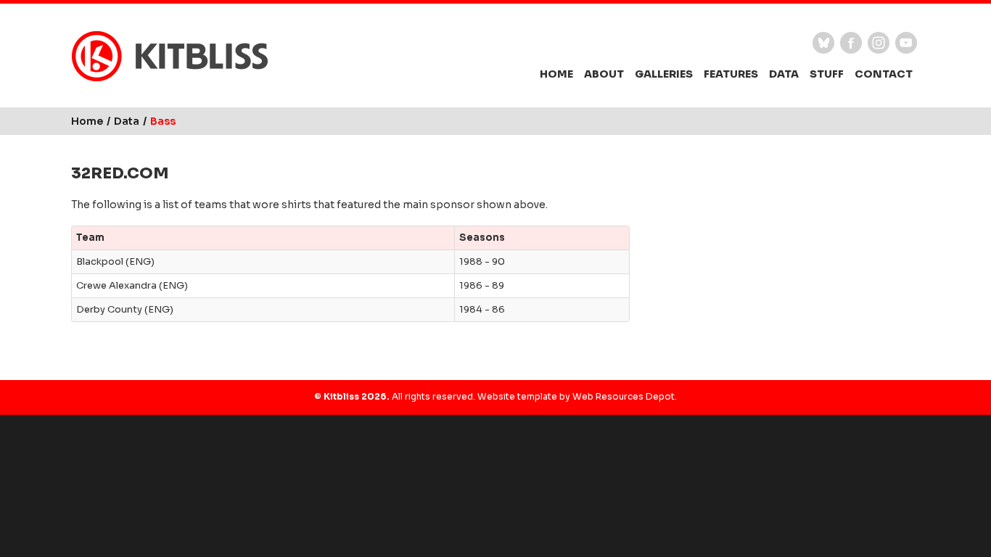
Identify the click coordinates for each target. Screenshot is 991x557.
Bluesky (823, 43)
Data (784, 74)
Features (731, 74)
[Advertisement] (785, 257)
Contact (884, 74)
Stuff (827, 74)
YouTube (906, 43)
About (604, 74)
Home (556, 74)
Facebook (851, 43)
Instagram (878, 43)
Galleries (664, 74)
